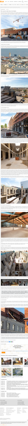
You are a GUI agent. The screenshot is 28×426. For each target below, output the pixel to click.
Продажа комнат (2, 410)
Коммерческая (16, 1)
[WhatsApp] (11, 341)
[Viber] (12, 341)
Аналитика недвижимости (19, 409)
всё (20, 4)
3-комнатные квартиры (3, 403)
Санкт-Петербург (1, 2)
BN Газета (23, 1)
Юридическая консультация (24, 411)
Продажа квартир (2, 409)
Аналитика (25, 1)
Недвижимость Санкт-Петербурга (3, 7)
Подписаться (3, 352)
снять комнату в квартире (21, 404)
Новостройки (11, 1)
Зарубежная (19, 1)
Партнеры (18, 411)
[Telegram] (10, 341)
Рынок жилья (11, 7)
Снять (8, 1)
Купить (6, 1)
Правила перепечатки (9, 409)
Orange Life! (2, 41)
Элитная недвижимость (3, 412)
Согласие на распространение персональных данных (10, 412)
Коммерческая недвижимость (2, 415)
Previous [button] (1, 282)
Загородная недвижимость (2, 413)
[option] (5, 282)
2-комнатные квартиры (3, 402)
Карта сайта (7, 413)
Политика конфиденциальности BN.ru (11, 410)
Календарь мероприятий (18, 412)
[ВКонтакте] (9, 341)
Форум (23, 409)
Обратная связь (24, 412)
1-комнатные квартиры (3, 401)
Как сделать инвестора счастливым (16, 7)
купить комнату (2, 404)
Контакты (23, 410)
